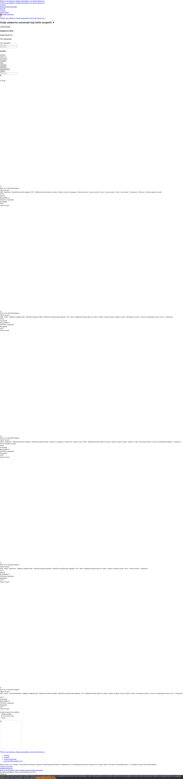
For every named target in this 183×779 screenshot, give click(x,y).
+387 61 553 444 (6, 766)
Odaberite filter (5, 27)
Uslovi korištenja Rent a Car (13, 761)
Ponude (6, 755)
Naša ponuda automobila (8, 7)
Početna (3, 5)
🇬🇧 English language (7, 14)
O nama (2, 10)
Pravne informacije (10, 759)
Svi (2, 63)
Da (37, 778)
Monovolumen (5, 69)
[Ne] (55, 778)
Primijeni (3, 61)
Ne (40, 778)
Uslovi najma (4, 12)
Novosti (2, 9)
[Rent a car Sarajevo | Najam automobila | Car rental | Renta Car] (22, 1)
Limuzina (3, 65)
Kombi (2, 71)
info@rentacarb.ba (6, 768)
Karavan (3, 67)
